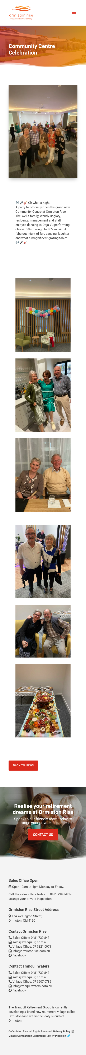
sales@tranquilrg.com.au (29, 942)
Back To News (23, 765)
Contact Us (43, 835)
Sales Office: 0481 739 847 (30, 938)
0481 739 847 (59, 894)
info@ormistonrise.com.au (31, 951)
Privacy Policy (61, 1031)
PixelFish (61, 1035)
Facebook (19, 955)
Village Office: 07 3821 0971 (31, 946)
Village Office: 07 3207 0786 (31, 981)
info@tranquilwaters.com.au (32, 986)
